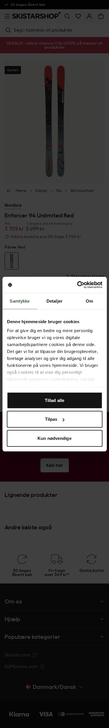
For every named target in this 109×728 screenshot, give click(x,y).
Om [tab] (89, 300)
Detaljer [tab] (54, 300)
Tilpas (51, 419)
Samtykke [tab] (20, 300)
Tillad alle (54, 400)
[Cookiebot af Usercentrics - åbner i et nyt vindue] (77, 285)
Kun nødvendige (54, 438)
